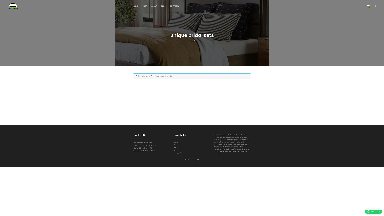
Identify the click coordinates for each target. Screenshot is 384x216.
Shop (145, 6)
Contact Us (174, 6)
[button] (373, 212)
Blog (163, 6)
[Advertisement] (192, 96)
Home (136, 6)
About (154, 6)
